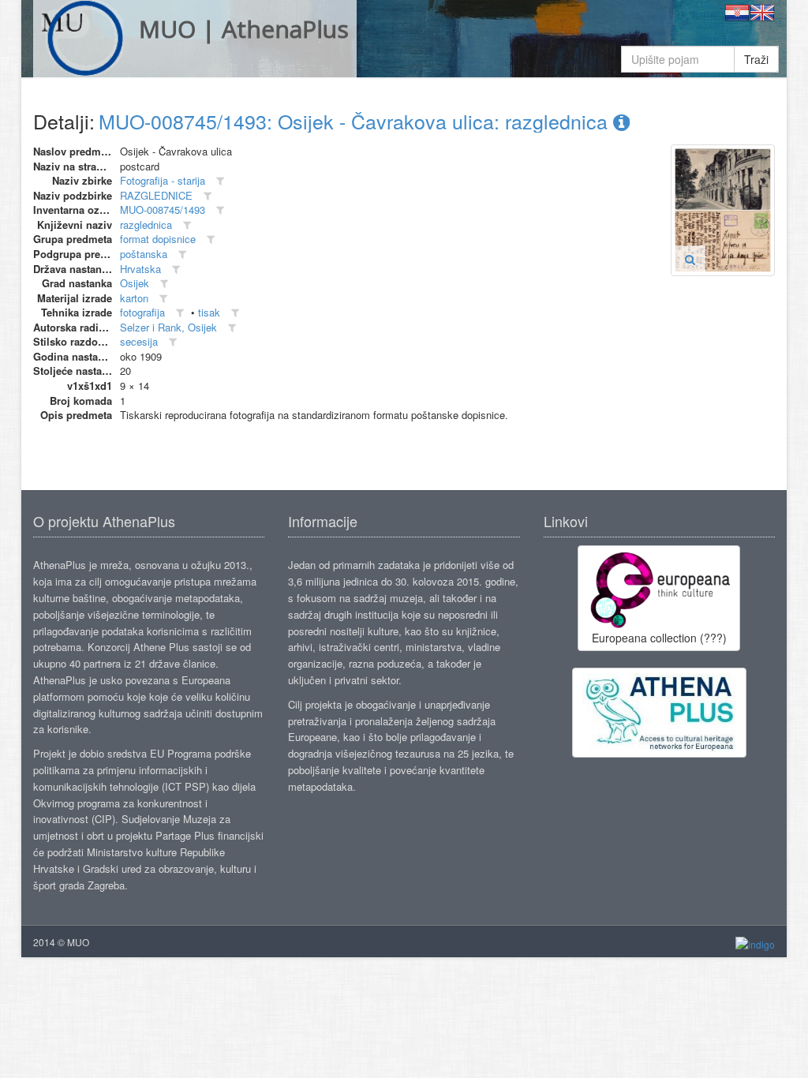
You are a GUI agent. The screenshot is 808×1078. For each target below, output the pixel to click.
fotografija (142, 312)
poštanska (143, 253)
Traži (756, 59)
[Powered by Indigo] (755, 942)
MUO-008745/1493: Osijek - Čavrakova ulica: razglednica (356, 121)
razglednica (146, 224)
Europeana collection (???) (659, 638)
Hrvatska (140, 268)
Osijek (134, 282)
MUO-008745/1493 (162, 209)
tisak (209, 312)
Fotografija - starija (162, 180)
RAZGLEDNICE (156, 195)
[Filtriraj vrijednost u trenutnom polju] (220, 181)
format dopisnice (158, 238)
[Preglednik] (690, 258)
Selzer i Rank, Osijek (168, 327)
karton (134, 297)
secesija (139, 341)
